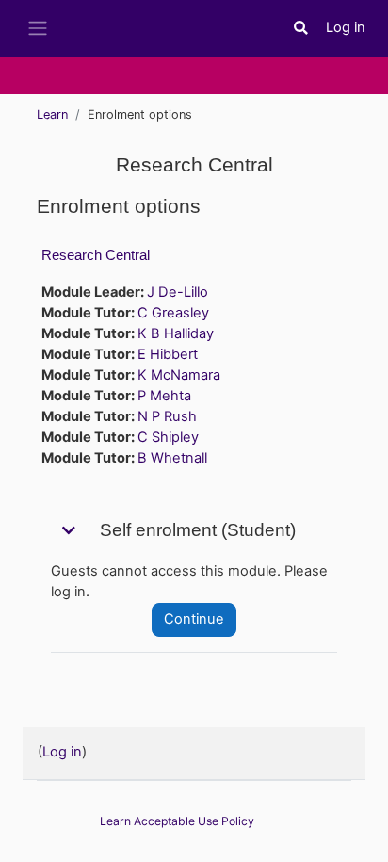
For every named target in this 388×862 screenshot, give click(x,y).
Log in (345, 27)
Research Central (95, 255)
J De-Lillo (177, 292)
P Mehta (164, 395)
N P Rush (167, 416)
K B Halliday (175, 333)
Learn (52, 114)
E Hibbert (167, 354)
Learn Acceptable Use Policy (177, 821)
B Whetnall (172, 457)
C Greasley (173, 312)
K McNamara (178, 374)
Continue (194, 618)
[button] (301, 28)
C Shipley (168, 437)
